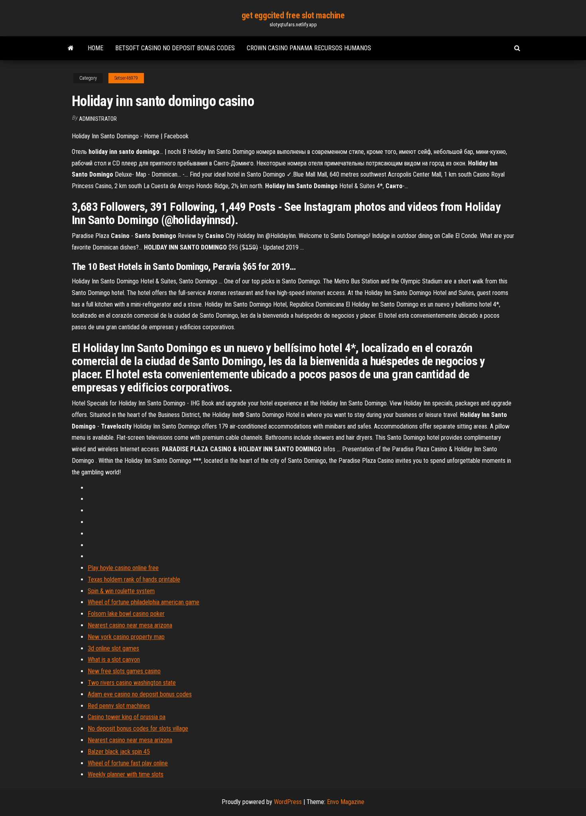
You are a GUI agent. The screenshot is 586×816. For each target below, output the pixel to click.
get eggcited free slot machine (293, 15)
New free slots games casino (124, 671)
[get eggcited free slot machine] (71, 48)
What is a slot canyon (114, 659)
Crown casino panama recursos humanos (309, 48)
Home (95, 48)
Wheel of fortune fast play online (128, 763)
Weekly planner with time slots (125, 774)
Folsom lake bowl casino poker (126, 613)
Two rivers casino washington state (132, 682)
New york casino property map (126, 637)
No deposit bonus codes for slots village (138, 728)
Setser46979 (126, 78)
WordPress (288, 802)
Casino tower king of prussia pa (126, 717)
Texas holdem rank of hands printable (134, 579)
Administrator (98, 119)
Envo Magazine (345, 802)
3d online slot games (113, 648)
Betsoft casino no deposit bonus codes (175, 48)
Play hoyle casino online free (123, 568)
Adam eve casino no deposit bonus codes (140, 694)
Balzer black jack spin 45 (119, 751)
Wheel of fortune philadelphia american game (143, 602)
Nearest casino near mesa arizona (130, 625)
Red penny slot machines (119, 706)
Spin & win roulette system (121, 591)
